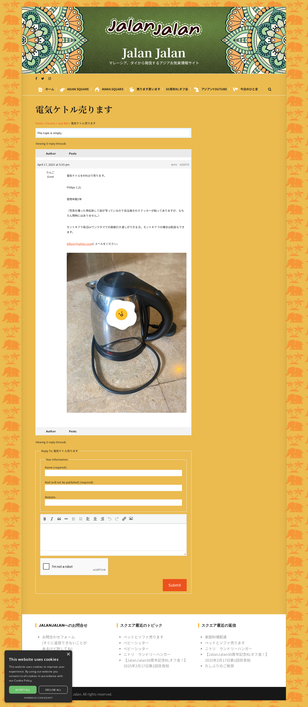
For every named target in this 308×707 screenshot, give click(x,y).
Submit (174, 585)
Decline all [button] (53, 689)
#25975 (184, 164)
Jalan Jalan (154, 52)
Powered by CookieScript (38, 697)
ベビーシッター (136, 642)
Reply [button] (174, 164)
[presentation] (45, 519)
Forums (50, 123)
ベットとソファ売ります (144, 637)
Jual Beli (63, 123)
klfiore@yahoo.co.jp (79, 244)
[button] (44, 519)
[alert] (38, 676)
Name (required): (56, 467)
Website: (50, 497)
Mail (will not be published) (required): (69, 482)
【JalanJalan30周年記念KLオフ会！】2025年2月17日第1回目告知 (156, 663)
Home (39, 123)
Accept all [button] (22, 689)
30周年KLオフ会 (177, 89)
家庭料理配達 (216, 637)
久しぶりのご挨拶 (219, 665)
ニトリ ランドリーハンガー (147, 654)
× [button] (68, 654)
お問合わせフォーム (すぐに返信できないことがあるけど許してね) (64, 642)
